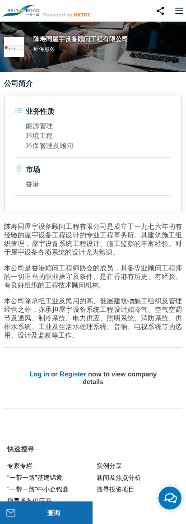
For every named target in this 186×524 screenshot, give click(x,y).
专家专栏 (20, 465)
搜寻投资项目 (116, 489)
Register (73, 374)
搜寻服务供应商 (29, 501)
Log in (39, 374)
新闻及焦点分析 (119, 477)
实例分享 (109, 465)
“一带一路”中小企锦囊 (38, 489)
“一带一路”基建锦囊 (34, 477)
